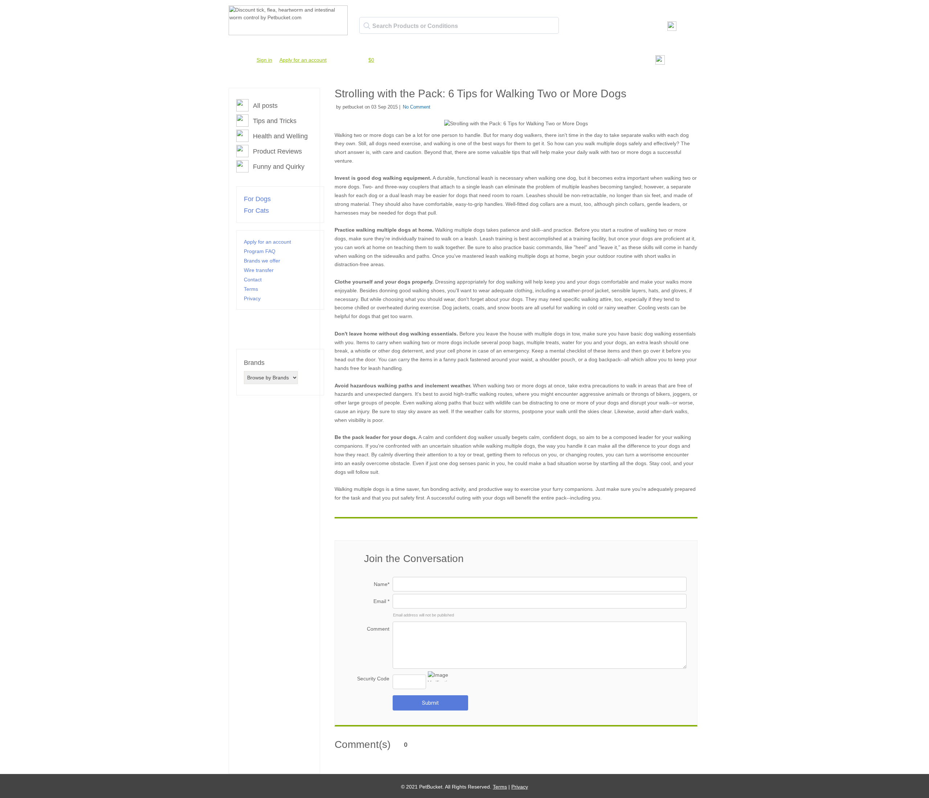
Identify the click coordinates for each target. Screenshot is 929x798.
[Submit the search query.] (366, 25)
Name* (381, 584)
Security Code (373, 678)
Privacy (252, 298)
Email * (381, 601)
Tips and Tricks (274, 121)
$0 (371, 60)
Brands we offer (262, 261)
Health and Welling (280, 136)
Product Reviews (277, 151)
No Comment (416, 107)
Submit (430, 703)
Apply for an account (303, 60)
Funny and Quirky (278, 166)
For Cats (256, 210)
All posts (265, 105)
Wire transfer (259, 270)
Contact (253, 279)
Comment (378, 629)
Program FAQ (259, 251)
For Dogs (257, 199)
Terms (251, 289)
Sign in (264, 60)
